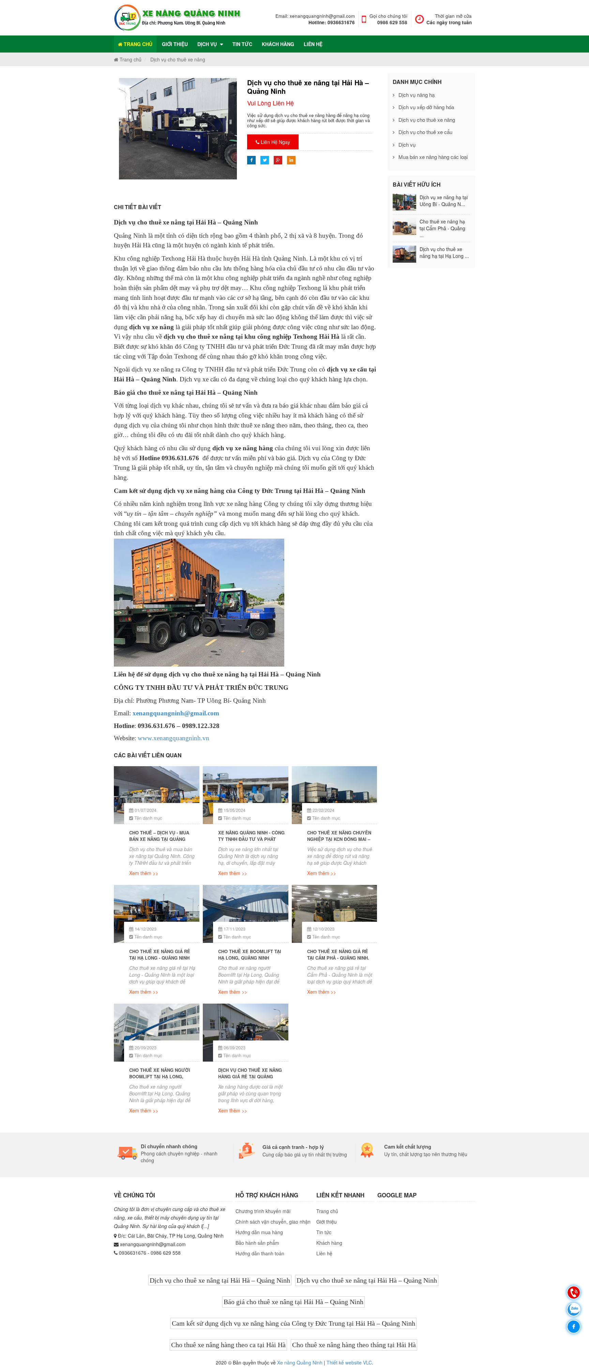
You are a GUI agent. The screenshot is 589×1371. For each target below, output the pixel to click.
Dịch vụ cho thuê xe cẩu (424, 131)
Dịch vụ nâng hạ (416, 94)
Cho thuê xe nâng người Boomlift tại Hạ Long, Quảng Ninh (159, 1074)
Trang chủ (137, 44)
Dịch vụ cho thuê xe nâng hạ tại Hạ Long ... (444, 252)
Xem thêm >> (143, 873)
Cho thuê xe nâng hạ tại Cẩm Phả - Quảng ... (442, 228)
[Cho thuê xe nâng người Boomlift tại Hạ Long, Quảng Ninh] (156, 1033)
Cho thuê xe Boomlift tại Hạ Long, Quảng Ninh (249, 954)
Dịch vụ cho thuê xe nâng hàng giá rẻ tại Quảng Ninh (250, 1074)
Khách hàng (278, 44)
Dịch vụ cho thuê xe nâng (426, 119)
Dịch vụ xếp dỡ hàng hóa (425, 107)
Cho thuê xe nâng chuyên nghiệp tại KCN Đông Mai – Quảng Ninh (339, 837)
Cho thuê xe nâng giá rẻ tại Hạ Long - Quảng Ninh (159, 954)
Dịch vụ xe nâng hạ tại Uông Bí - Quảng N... (444, 200)
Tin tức (242, 44)
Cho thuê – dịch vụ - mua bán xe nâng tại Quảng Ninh (159, 837)
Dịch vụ (207, 44)
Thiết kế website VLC (349, 1362)
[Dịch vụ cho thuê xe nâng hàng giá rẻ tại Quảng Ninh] (245, 1033)
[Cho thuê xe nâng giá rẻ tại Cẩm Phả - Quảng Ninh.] (334, 914)
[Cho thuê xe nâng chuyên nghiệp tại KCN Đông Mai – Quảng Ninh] (334, 795)
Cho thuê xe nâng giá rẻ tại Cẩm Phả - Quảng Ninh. (338, 954)
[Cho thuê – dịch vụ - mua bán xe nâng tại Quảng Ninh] (156, 795)
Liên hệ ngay (274, 141)
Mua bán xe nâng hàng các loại (432, 156)
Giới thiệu (175, 44)
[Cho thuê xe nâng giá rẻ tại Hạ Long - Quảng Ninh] (156, 914)
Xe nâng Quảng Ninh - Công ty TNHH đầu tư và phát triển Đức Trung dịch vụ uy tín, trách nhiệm (251, 837)
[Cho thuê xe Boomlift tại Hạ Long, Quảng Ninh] (245, 914)
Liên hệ (313, 44)
